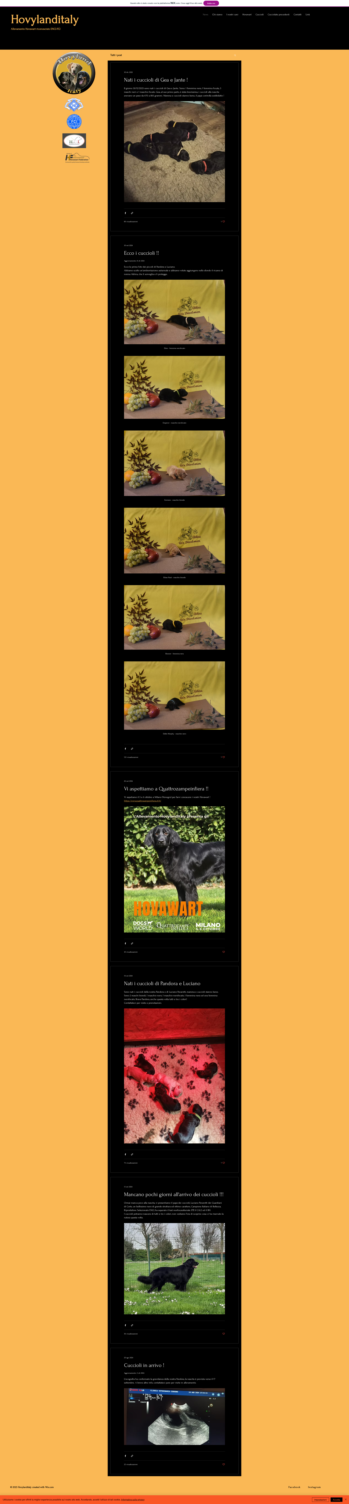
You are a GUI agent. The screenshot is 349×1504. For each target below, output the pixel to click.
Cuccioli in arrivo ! (144, 1365)
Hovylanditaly (45, 19)
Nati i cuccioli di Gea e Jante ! (156, 80)
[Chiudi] (345, 1499)
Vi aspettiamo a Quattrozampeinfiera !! (166, 789)
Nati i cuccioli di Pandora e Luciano (162, 983)
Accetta (336, 1499)
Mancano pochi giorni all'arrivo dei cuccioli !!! (174, 1194)
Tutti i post (116, 55)
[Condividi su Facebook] (125, 213)
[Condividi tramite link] (132, 213)
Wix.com (49, 1487)
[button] (232, 14)
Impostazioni (320, 1499)
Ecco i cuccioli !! (141, 253)
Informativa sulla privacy (133, 1499)
